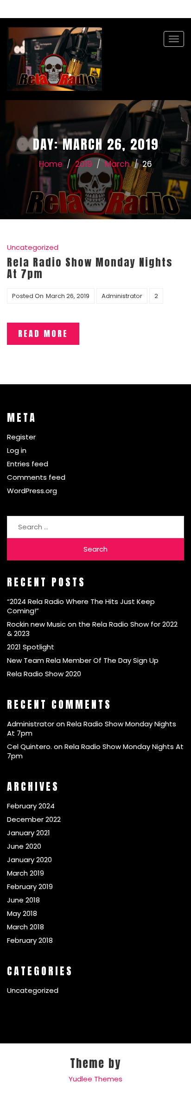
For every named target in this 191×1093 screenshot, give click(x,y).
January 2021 (28, 833)
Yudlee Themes (95, 1079)
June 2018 (23, 900)
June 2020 (24, 846)
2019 (83, 164)
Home (51, 164)
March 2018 (25, 927)
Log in (16, 450)
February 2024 (31, 806)
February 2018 (30, 940)
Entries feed (27, 464)
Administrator (122, 296)
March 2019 (25, 873)
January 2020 (29, 859)
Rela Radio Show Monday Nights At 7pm (91, 728)
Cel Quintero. (29, 746)
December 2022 (34, 819)
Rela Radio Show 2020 (44, 674)
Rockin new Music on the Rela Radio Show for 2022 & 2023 (92, 628)
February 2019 (30, 886)
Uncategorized (32, 247)
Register (21, 437)
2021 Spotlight (30, 647)
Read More (43, 333)
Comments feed (36, 477)
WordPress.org (32, 491)
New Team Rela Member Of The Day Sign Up (83, 660)
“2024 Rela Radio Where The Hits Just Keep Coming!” (81, 606)
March (117, 164)
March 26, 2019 (67, 296)
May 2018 (22, 913)
